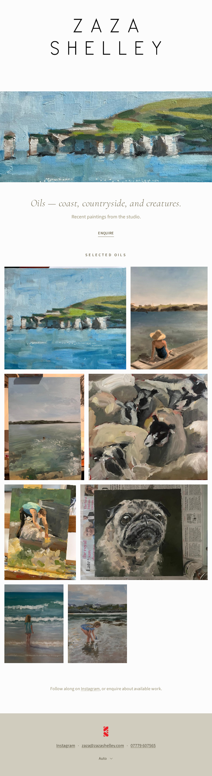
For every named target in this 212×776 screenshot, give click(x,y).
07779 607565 (143, 746)
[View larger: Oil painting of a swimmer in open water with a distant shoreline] (44, 427)
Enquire (106, 233)
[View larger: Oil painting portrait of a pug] (144, 532)
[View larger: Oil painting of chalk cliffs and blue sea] (65, 318)
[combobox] (106, 759)
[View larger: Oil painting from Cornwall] (33, 623)
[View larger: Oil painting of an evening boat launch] (97, 623)
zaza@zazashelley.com (103, 746)
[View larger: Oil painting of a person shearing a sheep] (40, 532)
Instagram (90, 689)
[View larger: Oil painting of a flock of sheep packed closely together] (148, 427)
